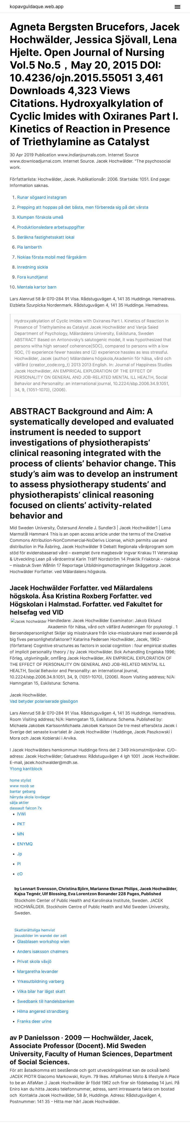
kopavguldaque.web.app (36, 6)
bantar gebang (22, 791)
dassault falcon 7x (26, 808)
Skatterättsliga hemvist (34, 930)
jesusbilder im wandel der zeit (40, 935)
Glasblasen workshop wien (43, 941)
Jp (19, 853)
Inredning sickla (32, 267)
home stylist (20, 780)
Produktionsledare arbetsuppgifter (51, 227)
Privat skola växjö (34, 961)
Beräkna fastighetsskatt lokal (45, 237)
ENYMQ (25, 843)
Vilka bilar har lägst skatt (41, 991)
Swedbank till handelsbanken (45, 1001)
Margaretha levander (37, 971)
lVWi (21, 813)
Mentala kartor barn (37, 287)
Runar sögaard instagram (42, 197)
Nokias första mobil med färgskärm (51, 257)
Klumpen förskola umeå (40, 217)
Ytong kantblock (26, 768)
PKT (21, 823)
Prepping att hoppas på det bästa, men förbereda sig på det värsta (82, 207)
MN (20, 833)
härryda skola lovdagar (30, 797)
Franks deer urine (34, 1021)
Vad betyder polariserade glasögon (44, 701)
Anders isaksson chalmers (42, 951)
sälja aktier (19, 802)
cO (20, 873)
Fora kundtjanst (32, 277)
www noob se (22, 785)
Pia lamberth (29, 247)
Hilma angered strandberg (42, 1011)
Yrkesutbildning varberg (40, 981)
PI (19, 863)
